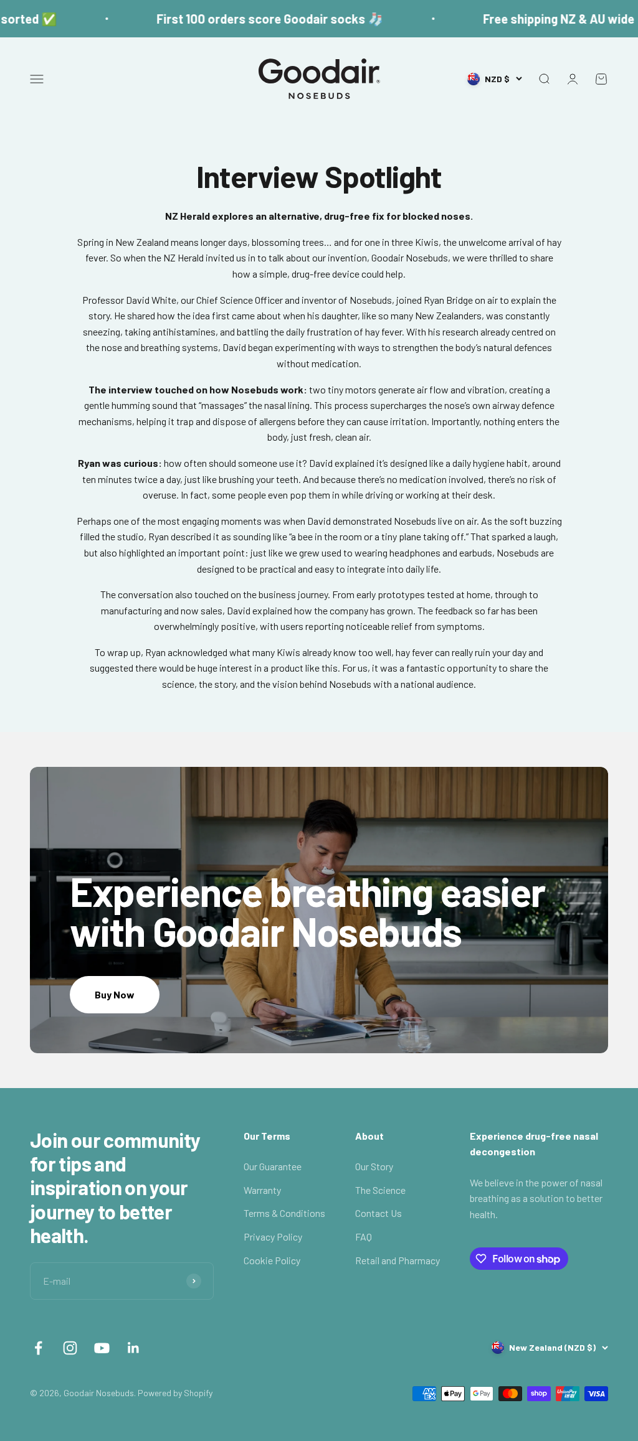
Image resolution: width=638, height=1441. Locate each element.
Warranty (262, 1190)
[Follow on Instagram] (70, 1348)
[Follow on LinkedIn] (133, 1348)
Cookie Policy (272, 1260)
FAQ (363, 1236)
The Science (380, 1190)
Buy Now (115, 994)
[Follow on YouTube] (101, 1348)
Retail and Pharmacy (397, 1260)
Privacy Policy (273, 1236)
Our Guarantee (273, 1166)
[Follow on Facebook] (38, 1348)
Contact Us (378, 1213)
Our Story (374, 1166)
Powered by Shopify (175, 1392)
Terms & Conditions (284, 1213)
